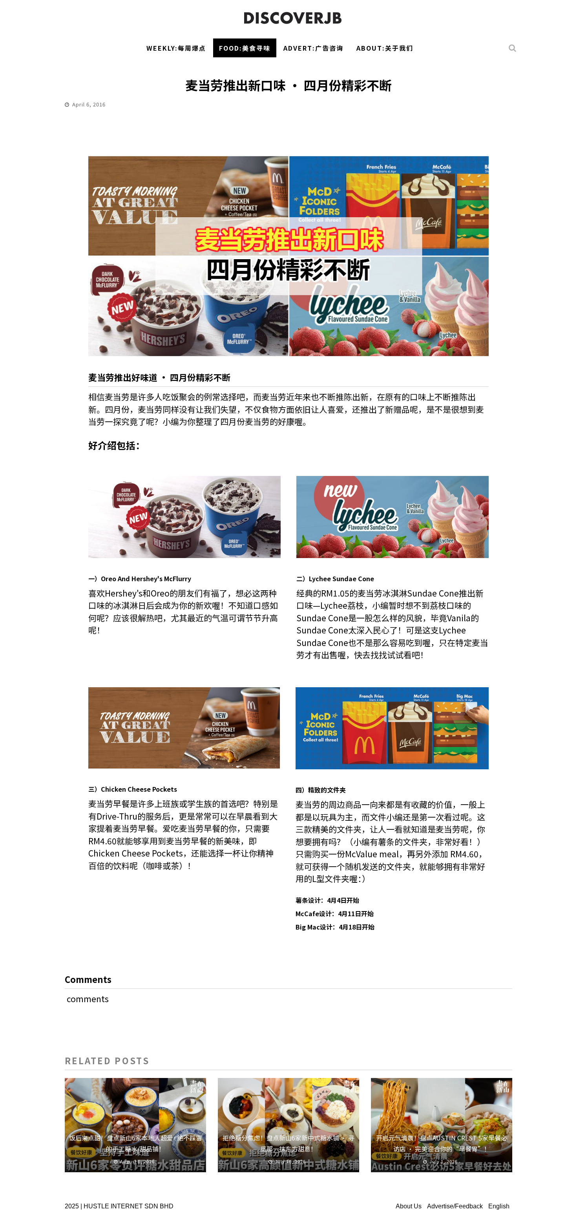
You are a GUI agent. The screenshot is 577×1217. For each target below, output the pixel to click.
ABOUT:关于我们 (384, 48)
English (498, 1206)
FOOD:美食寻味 (244, 48)
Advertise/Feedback (455, 1206)
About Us (409, 1206)
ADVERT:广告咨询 (313, 48)
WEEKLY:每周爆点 (176, 48)
